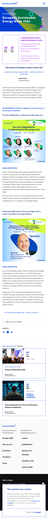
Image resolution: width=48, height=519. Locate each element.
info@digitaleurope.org (28, 433)
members (6, 457)
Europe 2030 (7, 438)
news (4, 463)
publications (27, 444)
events (24, 438)
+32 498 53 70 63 (25, 430)
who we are (7, 444)
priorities (6, 450)
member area (28, 461)
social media (27, 467)
